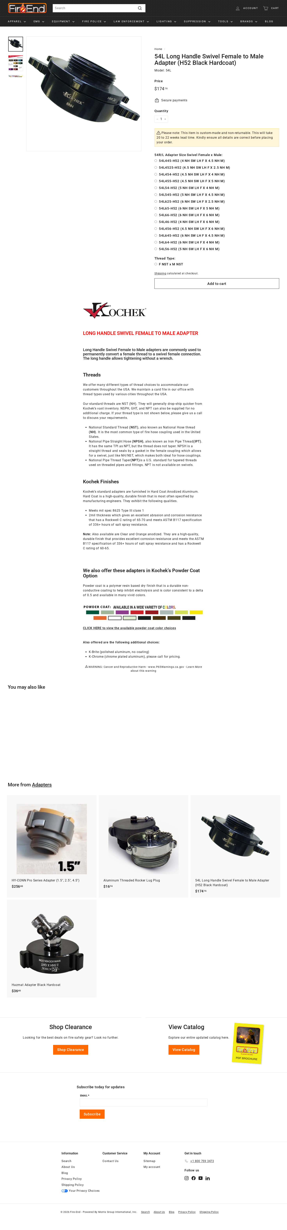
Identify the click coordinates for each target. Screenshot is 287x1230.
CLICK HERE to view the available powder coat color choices (129, 628)
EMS (37, 21)
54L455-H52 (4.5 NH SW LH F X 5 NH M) (192, 181)
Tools (224, 21)
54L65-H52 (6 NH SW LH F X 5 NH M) (189, 208)
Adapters (42, 785)
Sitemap (149, 1161)
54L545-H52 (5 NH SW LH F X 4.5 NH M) (192, 195)
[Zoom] (84, 94)
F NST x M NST (171, 264)
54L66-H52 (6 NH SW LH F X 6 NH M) (189, 215)
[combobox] (99, 8)
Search (66, 1161)
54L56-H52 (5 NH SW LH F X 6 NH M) (189, 249)
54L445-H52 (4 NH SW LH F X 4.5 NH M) (192, 161)
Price (158, 81)
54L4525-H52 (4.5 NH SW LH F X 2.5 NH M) (194, 167)
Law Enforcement (130, 21)
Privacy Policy (72, 1179)
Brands (247, 21)
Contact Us (110, 1161)
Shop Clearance (70, 1050)
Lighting (165, 21)
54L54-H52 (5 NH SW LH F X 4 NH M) (189, 188)
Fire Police (92, 21)
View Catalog (184, 1050)
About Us (68, 1167)
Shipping (160, 273)
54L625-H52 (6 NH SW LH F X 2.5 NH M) (192, 201)
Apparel (15, 21)
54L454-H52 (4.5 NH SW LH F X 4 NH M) (192, 174)
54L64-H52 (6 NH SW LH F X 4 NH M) (189, 242)
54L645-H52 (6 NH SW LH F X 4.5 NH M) (192, 235)
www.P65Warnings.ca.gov (166, 666)
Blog (269, 21)
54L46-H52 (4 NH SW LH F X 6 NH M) (189, 222)
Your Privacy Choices (84, 1191)
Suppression (195, 21)
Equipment (61, 21)
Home (158, 49)
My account (152, 1167)
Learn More (194, 666)
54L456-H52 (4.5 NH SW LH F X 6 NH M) (192, 229)
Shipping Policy (73, 1185)
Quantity (161, 111)
